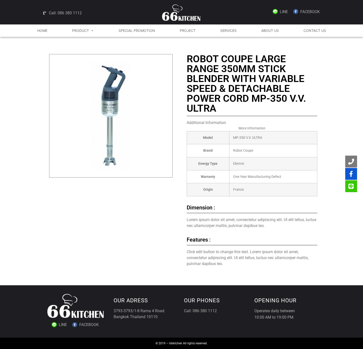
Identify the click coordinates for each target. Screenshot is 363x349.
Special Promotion (137, 30)
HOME (42, 30)
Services (228, 30)
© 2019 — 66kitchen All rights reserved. (181, 343)
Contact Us (314, 30)
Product (80, 30)
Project (188, 30)
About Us (270, 30)
